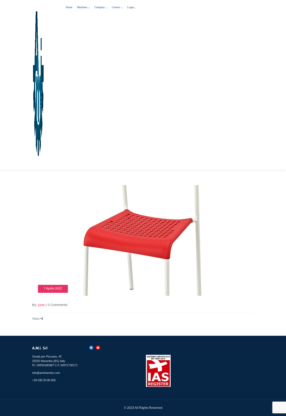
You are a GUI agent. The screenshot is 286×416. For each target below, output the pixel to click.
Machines (82, 7)
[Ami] (44, 84)
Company (99, 7)
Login (130, 7)
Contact (116, 7)
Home (69, 7)
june (41, 305)
